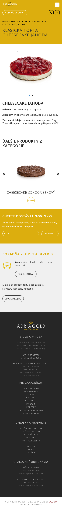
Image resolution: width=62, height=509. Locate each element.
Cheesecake (39, 21)
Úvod (5, 21)
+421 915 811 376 (31, 376)
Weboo (53, 501)
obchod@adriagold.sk (31, 473)
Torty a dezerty (20, 21)
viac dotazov (13, 298)
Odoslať (50, 233)
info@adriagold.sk (31, 372)
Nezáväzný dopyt (15, 12)
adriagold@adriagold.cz (31, 345)
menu (57, 4)
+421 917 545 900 (31, 482)
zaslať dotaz (26, 273)
